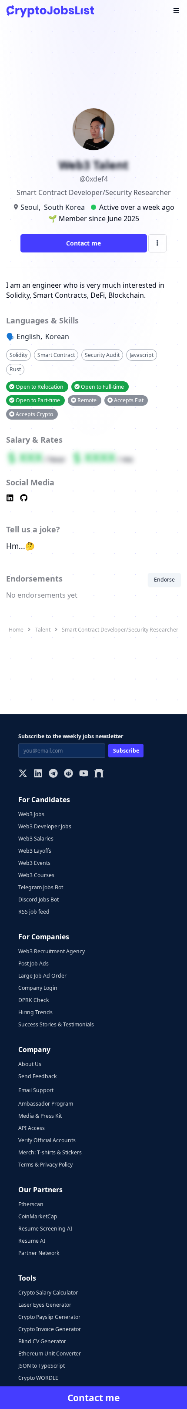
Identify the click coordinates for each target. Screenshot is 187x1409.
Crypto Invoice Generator (49, 1329)
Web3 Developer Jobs (44, 826)
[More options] (157, 243)
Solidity (18, 355)
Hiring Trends (35, 1012)
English (28, 336)
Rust (15, 369)
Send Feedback (37, 1076)
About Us (29, 1064)
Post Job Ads (33, 963)
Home (16, 629)
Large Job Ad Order (42, 975)
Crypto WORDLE (38, 1378)
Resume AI (31, 1240)
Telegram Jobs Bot (40, 887)
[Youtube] (83, 774)
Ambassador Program (45, 1103)
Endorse (164, 579)
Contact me (83, 243)
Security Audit (102, 355)
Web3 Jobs (31, 814)
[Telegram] (53, 774)
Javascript (142, 355)
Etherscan (30, 1204)
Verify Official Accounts (47, 1140)
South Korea (64, 207)
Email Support (35, 1090)
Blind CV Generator (42, 1341)
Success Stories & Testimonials (56, 1024)
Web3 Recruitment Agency (51, 951)
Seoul (29, 207)
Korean (57, 336)
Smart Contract (56, 355)
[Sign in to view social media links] (93, 498)
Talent (42, 629)
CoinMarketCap (37, 1216)
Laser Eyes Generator (44, 1304)
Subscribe (126, 750)
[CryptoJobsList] (50, 11)
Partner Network (39, 1253)
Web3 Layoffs (34, 850)
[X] (22, 774)
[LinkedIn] (38, 774)
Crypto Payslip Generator (49, 1317)
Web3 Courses (36, 875)
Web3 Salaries (35, 838)
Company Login (37, 988)
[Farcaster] (99, 774)
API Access (31, 1128)
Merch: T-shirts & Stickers (50, 1152)
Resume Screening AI (45, 1228)
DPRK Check (33, 1000)
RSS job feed (34, 911)
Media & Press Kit (40, 1116)
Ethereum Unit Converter (49, 1353)
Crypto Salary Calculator (48, 1292)
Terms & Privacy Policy (45, 1164)
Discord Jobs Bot (38, 899)
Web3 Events (34, 863)
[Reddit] (68, 774)
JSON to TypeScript (41, 1365)
